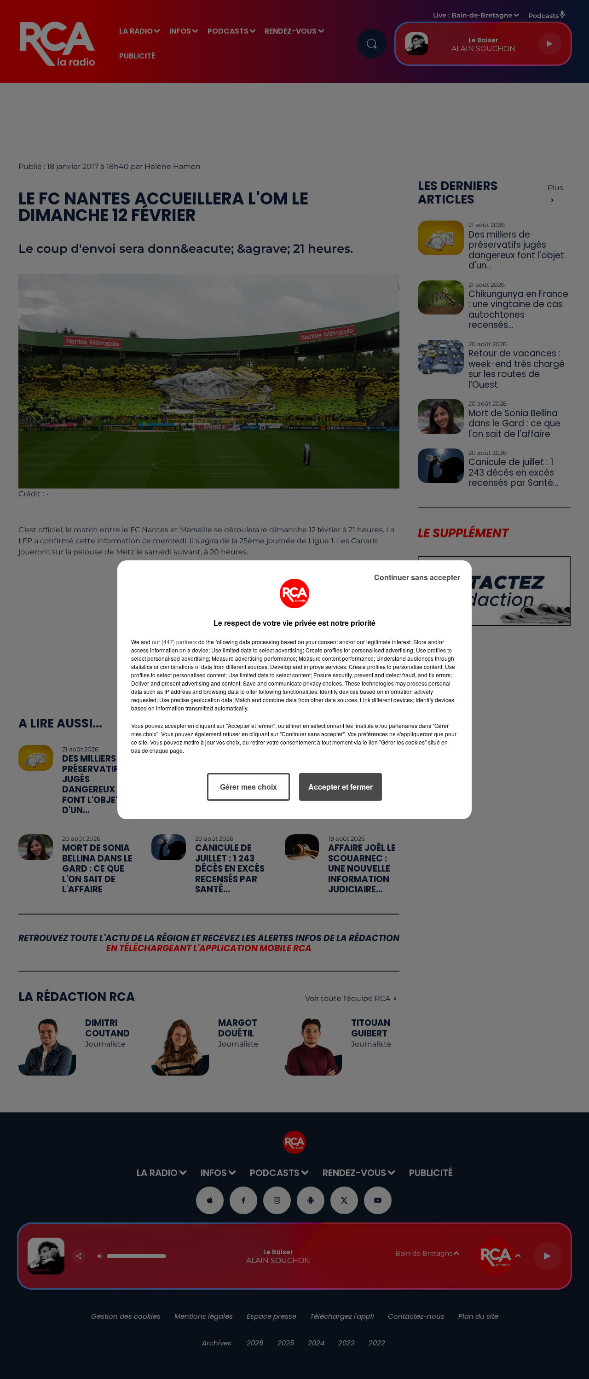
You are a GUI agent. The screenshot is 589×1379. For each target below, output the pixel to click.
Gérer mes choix (248, 786)
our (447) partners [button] (174, 642)
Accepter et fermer (340, 786)
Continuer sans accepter (417, 577)
